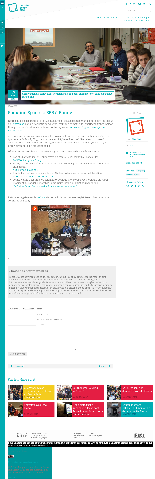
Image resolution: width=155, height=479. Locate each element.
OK (47, 445)
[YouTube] (139, 3)
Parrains (92, 433)
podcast (41, 197)
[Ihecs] (139, 437)
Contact (77, 437)
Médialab (128, 20)
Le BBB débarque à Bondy (27, 160)
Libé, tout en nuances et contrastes (33, 176)
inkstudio (42, 433)
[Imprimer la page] (134, 113)
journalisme (130, 174)
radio (138, 174)
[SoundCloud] (144, 3)
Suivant (103, 366)
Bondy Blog (18, 124)
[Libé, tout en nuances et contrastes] (11, 457)
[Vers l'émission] (61, 230)
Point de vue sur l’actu (108, 17)
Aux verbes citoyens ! (25, 170)
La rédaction (79, 435)
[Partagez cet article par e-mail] (128, 186)
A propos (77, 433)
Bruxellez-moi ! (143, 20)
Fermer (11, 477)
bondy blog (140, 171)
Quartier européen (141, 17)
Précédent (19, 366)
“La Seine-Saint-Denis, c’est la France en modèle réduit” (45, 186)
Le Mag (126, 17)
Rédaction (136, 139)
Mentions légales (95, 435)
